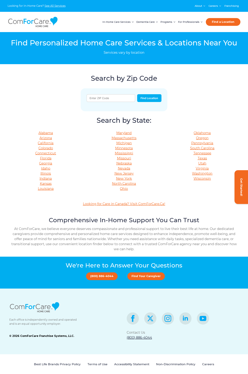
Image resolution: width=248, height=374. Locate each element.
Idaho (45, 168)
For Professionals (188, 21)
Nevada (124, 168)
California (45, 143)
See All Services (55, 5)
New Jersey (124, 173)
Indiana (45, 178)
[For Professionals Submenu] (200, 22)
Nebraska (124, 163)
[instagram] (168, 318)
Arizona (45, 138)
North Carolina (124, 184)
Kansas (46, 184)
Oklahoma (202, 133)
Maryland (124, 133)
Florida (45, 158)
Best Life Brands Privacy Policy (57, 364)
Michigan (124, 143)
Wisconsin (202, 178)
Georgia (45, 163)
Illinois (45, 173)
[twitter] (150, 318)
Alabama (45, 133)
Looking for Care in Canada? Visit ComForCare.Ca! (124, 204)
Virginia (202, 168)
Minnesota (124, 148)
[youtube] (203, 318)
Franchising (231, 6)
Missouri (124, 158)
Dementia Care (145, 21)
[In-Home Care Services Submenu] (132, 22)
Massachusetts (124, 138)
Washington (202, 173)
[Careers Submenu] (220, 6)
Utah (202, 163)
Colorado (45, 148)
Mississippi (124, 153)
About (198, 6)
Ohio (124, 189)
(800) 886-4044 (139, 338)
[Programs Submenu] (173, 22)
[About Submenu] (204, 6)
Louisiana (46, 189)
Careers (213, 6)
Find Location (149, 98)
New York (124, 178)
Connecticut (45, 153)
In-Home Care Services (116, 21)
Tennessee (202, 153)
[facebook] (133, 318)
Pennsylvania (202, 143)
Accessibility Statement (131, 364)
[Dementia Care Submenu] (156, 22)
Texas (202, 158)
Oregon (202, 138)
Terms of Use (97, 364)
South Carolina (202, 148)
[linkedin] (185, 318)
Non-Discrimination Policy (175, 364)
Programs (166, 21)
